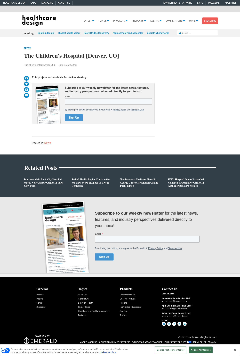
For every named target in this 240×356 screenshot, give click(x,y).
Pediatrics (82, 315)
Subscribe (210, 20)
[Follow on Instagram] (169, 324)
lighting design (46, 33)
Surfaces (123, 311)
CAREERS (92, 342)
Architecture (83, 299)
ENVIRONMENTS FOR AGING (177, 3)
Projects (119, 21)
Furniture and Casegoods (130, 307)
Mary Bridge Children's (96, 33)
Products (138, 21)
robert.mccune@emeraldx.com (175, 316)
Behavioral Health (85, 303)
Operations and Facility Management (94, 311)
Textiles (123, 315)
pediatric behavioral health (161, 33)
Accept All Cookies (201, 350)
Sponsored (40, 307)
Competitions (174, 21)
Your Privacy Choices (175, 342)
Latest (88, 21)
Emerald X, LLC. (192, 337)
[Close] (234, 350)
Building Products (128, 299)
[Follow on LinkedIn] (164, 324)
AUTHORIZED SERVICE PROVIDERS (114, 342)
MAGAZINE (47, 3)
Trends (39, 303)
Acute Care (82, 295)
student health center (69, 33)
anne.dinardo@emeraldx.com (174, 301)
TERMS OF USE (199, 342)
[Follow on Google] (185, 324)
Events (154, 21)
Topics (102, 21)
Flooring (123, 303)
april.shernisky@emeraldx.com (175, 308)
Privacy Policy (108, 352)
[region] (120, 350)
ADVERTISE (64, 3)
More (192, 21)
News (27, 48)
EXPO (33, 3)
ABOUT (83, 342)
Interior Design (84, 307)
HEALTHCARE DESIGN (14, 3)
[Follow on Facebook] (174, 324)
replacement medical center (128, 33)
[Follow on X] (179, 324)
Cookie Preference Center (170, 350)
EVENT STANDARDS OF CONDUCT (147, 342)
